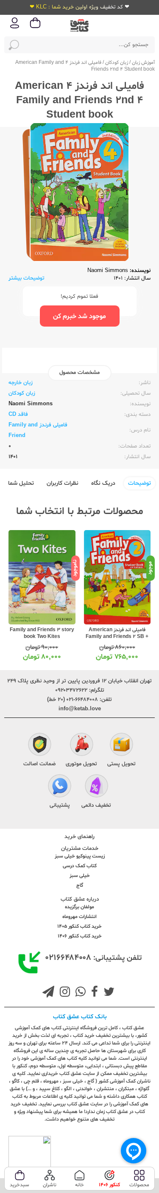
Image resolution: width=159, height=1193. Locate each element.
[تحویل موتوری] (81, 745)
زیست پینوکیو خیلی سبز (80, 856)
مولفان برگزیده (79, 907)
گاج (79, 885)
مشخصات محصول (79, 373)
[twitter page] (107, 993)
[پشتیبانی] (59, 787)
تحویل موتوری (81, 764)
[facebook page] (93, 993)
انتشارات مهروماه (79, 916)
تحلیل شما (21, 483)
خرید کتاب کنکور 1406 (80, 936)
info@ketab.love (80, 709)
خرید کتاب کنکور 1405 (79, 926)
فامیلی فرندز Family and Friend (37, 430)
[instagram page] (63, 993)
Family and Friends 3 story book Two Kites (42, 633)
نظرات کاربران (62, 483)
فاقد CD (18, 414)
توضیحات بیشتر (26, 278)
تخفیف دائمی (96, 805)
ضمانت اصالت (39, 764)
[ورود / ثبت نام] (14, 27)
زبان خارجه (20, 383)
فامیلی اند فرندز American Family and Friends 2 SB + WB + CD (117, 637)
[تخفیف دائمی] (96, 787)
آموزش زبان (143, 62)
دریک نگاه (103, 483)
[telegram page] (48, 993)
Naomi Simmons (107, 271)
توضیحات (139, 483)
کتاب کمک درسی (80, 866)
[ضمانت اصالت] (39, 745)
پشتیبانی (60, 805)
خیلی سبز (80, 875)
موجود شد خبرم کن (79, 316)
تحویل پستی (121, 764)
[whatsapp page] (79, 993)
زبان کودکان (116, 62)
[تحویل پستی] (121, 745)
